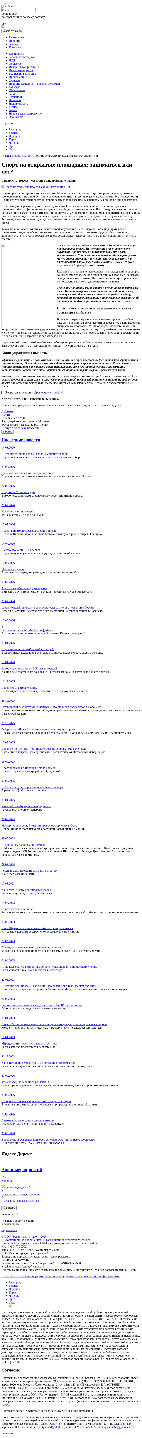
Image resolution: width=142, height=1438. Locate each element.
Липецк (14, 142)
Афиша (13, 44)
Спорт (13, 93)
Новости (14, 40)
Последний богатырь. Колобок (20, 1192)
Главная (6, 155)
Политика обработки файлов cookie (97, 1276)
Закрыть (7, 431)
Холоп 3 (6, 1179)
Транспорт (15, 96)
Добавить (7, 411)
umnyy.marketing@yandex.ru (115, 1427)
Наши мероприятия (21, 70)
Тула (12, 149)
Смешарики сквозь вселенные (20, 1199)
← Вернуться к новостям (18, 392)
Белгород (15, 129)
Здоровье (14, 80)
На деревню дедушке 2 (15, 1186)
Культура (14, 86)
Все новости (17, 53)
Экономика (16, 116)
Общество (15, 63)
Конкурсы (15, 47)
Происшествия (18, 77)
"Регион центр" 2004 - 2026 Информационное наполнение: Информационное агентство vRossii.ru (45, 1238)
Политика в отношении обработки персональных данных (38, 1276)
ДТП (12, 60)
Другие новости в (46, 392)
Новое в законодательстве (25, 113)
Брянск (13, 132)
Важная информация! (22, 73)
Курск (12, 139)
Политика (15, 100)
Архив (13, 110)
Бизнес (13, 106)
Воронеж (14, 136)
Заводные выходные (22, 57)
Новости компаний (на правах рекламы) (34, 83)
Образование (17, 90)
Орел (12, 146)
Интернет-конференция (24, 67)
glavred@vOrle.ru (53, 1427)
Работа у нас (17, 37)
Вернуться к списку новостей (20, 428)
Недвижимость (18, 103)
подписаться (9, 1230)
